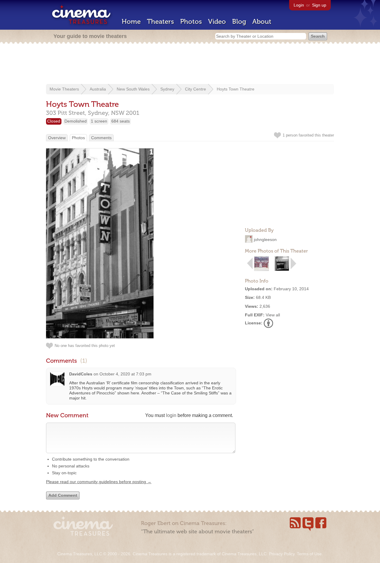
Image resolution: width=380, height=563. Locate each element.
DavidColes (80, 374)
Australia (98, 89)
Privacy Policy (281, 553)
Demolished (75, 121)
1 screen (99, 121)
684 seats (120, 121)
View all (273, 315)
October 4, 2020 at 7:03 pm (125, 374)
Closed (53, 121)
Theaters (160, 22)
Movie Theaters (64, 89)
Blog (239, 22)
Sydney (167, 89)
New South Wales (133, 89)
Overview (57, 137)
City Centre (195, 89)
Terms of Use (309, 553)
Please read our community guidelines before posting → (98, 481)
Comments (101, 137)
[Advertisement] (190, 64)
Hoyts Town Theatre (235, 89)
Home (131, 22)
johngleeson (265, 239)
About (261, 22)
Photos (191, 22)
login (171, 415)
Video (217, 22)
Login (299, 5)
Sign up (319, 5)
